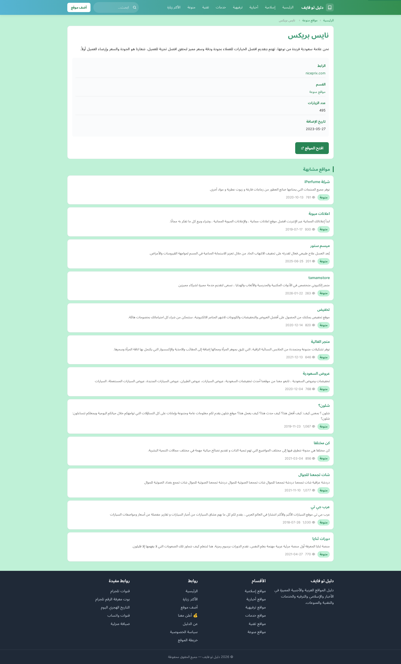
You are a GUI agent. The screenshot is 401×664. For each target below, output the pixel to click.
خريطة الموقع (188, 640)
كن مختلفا (322, 442)
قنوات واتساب (118, 615)
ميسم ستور (320, 245)
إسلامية (270, 7)
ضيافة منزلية (120, 623)
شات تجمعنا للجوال (314, 474)
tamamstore (319, 277)
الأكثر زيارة (174, 7)
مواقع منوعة (309, 20)
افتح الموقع (313, 148)
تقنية (205, 7)
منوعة (191, 7)
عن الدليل (190, 623)
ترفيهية (238, 7)
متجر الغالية (320, 341)
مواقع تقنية (257, 623)
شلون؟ (324, 405)
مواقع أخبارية (256, 599)
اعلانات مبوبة (319, 213)
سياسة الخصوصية (184, 631)
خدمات (221, 7)
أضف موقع (79, 7)
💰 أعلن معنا (188, 615)
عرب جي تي (320, 506)
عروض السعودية (316, 373)
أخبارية (253, 7)
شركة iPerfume (317, 181)
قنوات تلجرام (120, 590)
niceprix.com (316, 73)
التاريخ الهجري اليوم (115, 607)
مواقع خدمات (255, 615)
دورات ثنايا (321, 538)
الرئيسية (288, 7)
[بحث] (134, 7)
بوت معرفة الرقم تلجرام (112, 599)
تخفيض (323, 309)
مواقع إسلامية (255, 590)
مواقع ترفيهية (256, 607)
